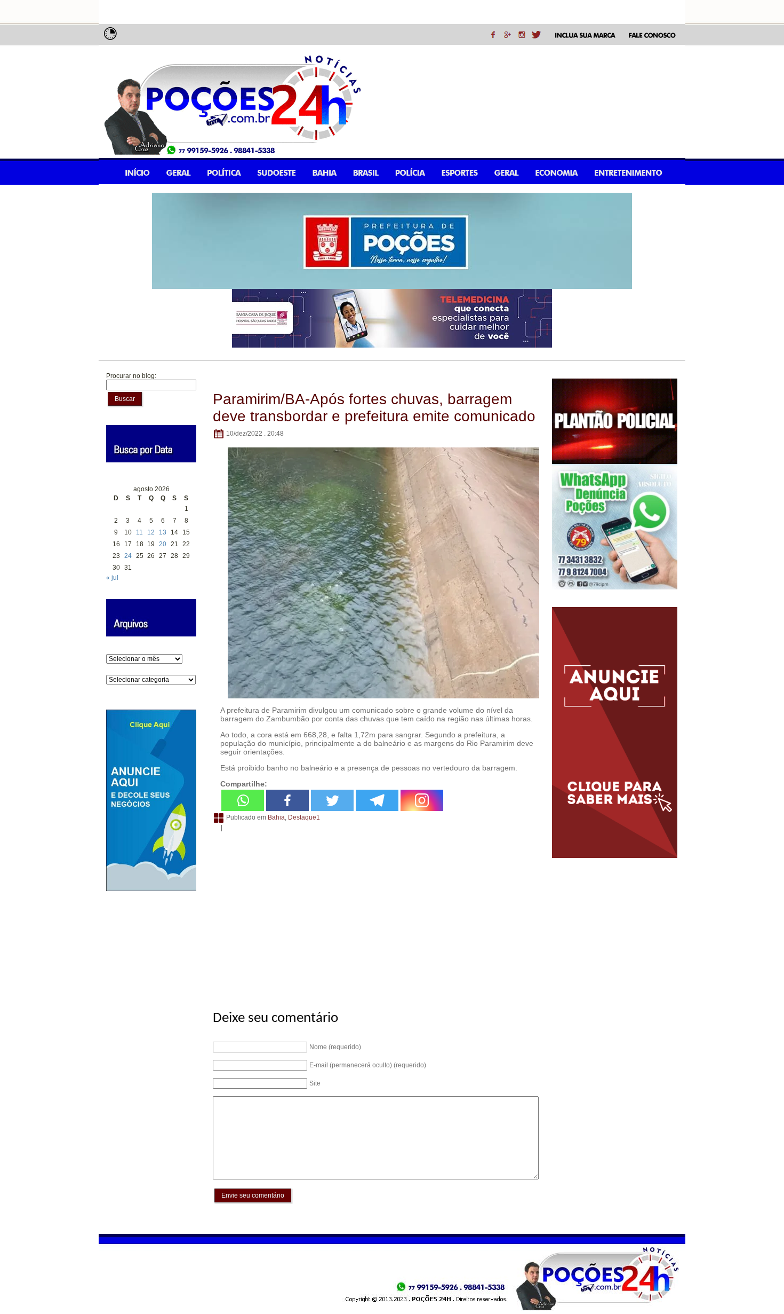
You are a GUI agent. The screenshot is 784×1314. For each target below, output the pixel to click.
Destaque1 (304, 817)
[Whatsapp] (242, 800)
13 (162, 532)
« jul (112, 577)
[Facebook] (287, 800)
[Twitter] (332, 800)
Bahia (276, 817)
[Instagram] (422, 800)
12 (151, 532)
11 (139, 532)
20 (162, 544)
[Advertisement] (374, 915)
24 (128, 556)
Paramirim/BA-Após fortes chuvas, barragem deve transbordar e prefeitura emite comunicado (374, 407)
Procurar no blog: (131, 376)
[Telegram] (377, 800)
